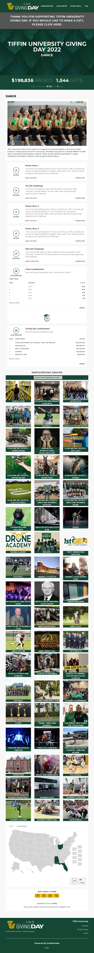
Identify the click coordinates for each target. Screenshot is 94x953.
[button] (13, 123)
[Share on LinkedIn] (50, 896)
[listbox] (47, 123)
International (22, 826)
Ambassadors (47, 6)
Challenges (61, 6)
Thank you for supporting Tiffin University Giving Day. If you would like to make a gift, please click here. (47, 20)
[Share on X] (44, 896)
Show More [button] (14, 303)
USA (11, 826)
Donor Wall (76, 6)
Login (46, 948)
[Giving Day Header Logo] (23, 6)
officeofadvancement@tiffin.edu (57, 907)
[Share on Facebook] (38, 896)
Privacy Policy (82, 929)
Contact (85, 926)
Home (85, 933)
